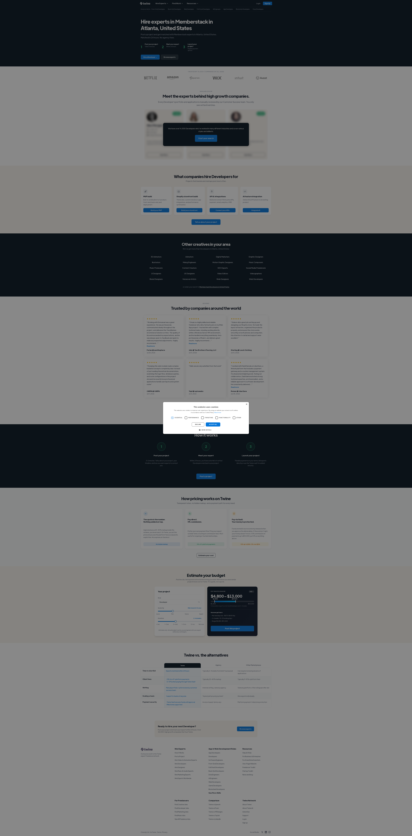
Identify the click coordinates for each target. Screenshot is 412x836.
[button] (206, 430)
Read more (217, 412)
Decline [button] (198, 424)
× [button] (246, 404)
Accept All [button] (213, 424)
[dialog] (206, 418)
